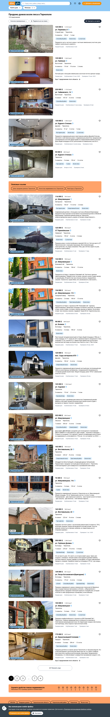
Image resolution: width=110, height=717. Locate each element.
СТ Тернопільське (62, 230)
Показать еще (56, 668)
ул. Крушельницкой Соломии (67, 637)
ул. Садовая (60, 387)
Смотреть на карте (94, 21)
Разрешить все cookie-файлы (19, 713)
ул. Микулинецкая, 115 (64, 293)
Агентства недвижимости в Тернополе (51, 188)
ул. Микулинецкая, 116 (64, 481)
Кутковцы (58, 327)
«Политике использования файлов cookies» (78, 709)
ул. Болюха (60, 324)
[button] (79, 3)
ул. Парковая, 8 (61, 30)
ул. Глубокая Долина (63, 543)
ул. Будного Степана (63, 123)
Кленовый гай (59, 264)
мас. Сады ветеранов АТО (66, 356)
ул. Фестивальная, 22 (64, 449)
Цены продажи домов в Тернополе (24, 188)
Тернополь (68, 32)
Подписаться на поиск (40, 21)
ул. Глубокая (60, 61)
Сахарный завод (60, 295)
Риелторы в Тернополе (74, 188)
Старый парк (59, 32)
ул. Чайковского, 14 (63, 92)
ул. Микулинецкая (62, 199)
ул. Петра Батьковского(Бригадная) (69, 574)
